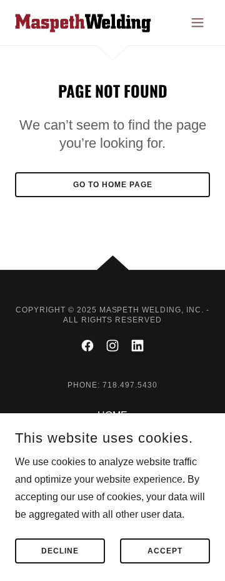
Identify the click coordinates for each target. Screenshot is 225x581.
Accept (165, 551)
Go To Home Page (112, 184)
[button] (197, 22)
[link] (83, 22)
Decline (60, 551)
